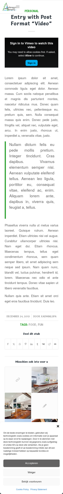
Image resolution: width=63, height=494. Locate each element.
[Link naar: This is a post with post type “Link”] (18, 380)
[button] (58, 426)
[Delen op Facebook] (8, 344)
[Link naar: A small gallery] (45, 380)
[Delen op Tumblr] (37, 344)
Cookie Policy (22, 489)
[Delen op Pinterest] (26, 344)
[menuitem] (18, 7)
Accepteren (31, 463)
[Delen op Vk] (43, 344)
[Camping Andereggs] (9, 6)
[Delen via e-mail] (55, 344)
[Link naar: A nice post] (18, 406)
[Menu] (18, 7)
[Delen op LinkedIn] (31, 344)
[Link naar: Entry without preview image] (45, 406)
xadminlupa (48, 316)
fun (40, 324)
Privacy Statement (38, 489)
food (32, 324)
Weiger (31, 472)
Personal (32, 11)
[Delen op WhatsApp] (20, 344)
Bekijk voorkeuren (31, 481)
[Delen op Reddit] (49, 344)
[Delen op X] (14, 344)
